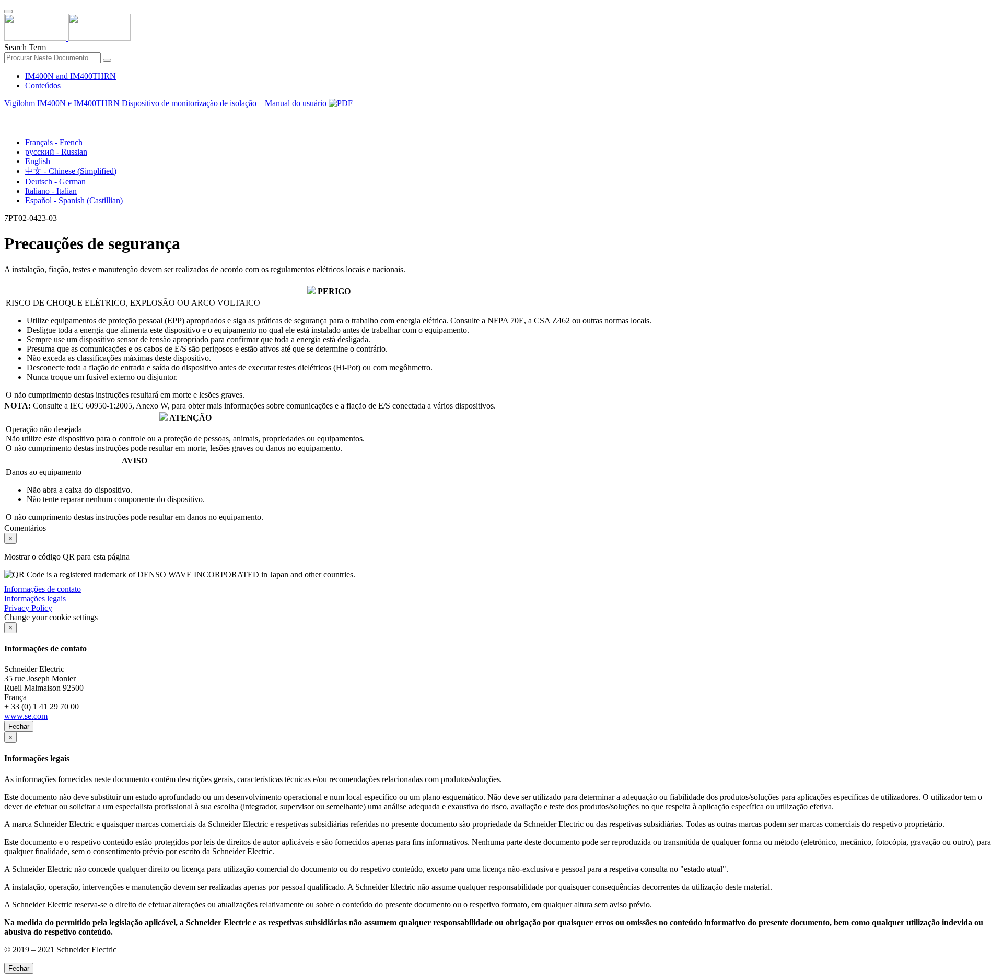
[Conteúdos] (8, 115)
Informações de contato (42, 589)
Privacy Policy (28, 607)
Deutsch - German (55, 181)
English (37, 161)
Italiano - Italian (51, 191)
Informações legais (35, 598)
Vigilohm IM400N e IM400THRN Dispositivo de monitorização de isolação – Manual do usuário (166, 103)
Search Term (25, 47)
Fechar (18, 726)
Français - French (54, 142)
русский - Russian (56, 151)
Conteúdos (43, 85)
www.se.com (26, 716)
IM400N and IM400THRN (70, 76)
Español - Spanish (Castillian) (74, 200)
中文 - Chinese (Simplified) (70, 171)
